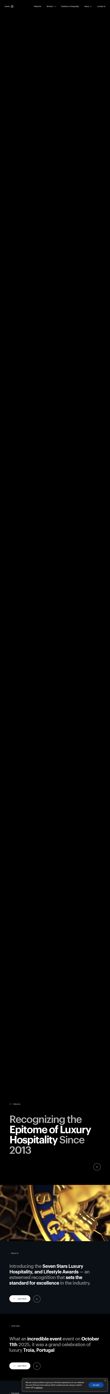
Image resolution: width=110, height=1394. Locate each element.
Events (7, 6)
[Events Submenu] (12, 6)
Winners (50, 6)
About (87, 6)
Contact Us (101, 6)
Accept (96, 1385)
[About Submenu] (90, 6)
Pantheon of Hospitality (70, 6)
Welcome (37, 6)
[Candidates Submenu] (54, 6)
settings (39, 1387)
